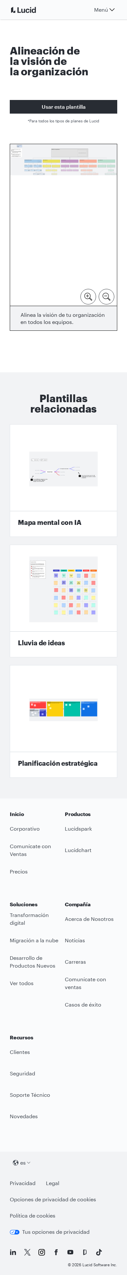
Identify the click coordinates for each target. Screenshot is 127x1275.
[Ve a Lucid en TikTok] (99, 1252)
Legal (52, 1183)
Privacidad (22, 1183)
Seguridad (22, 1073)
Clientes (20, 1052)
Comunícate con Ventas (30, 850)
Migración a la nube (34, 940)
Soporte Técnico (30, 1095)
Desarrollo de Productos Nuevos (32, 962)
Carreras (75, 962)
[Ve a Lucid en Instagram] (41, 1252)
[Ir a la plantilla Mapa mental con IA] (63, 481)
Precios (19, 871)
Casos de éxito (83, 1004)
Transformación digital (29, 919)
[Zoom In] (88, 296)
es (23, 1162)
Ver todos (22, 983)
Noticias (75, 940)
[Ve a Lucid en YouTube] (70, 1252)
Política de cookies (32, 1215)
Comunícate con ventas (85, 983)
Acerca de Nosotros (89, 919)
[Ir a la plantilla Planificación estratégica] (63, 721)
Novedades (24, 1116)
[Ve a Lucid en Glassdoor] (84, 1252)
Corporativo (25, 828)
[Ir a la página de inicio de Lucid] (31, 9)
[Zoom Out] (106, 296)
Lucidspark (78, 828)
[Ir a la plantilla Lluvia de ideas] (63, 601)
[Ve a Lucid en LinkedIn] (13, 1252)
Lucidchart (78, 850)
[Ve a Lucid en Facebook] (56, 1252)
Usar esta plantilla (64, 107)
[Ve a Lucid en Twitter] (27, 1252)
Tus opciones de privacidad (56, 1232)
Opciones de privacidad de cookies (53, 1199)
